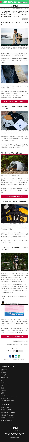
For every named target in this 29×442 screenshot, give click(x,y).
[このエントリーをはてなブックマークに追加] (16, 356)
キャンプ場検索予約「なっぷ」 (6, 419)
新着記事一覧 (3, 370)
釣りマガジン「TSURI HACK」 (6, 409)
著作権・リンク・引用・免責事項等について (9, 397)
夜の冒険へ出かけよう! (5, 384)
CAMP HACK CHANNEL (5, 379)
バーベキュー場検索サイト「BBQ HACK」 (8, 412)
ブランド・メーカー (8, 359)
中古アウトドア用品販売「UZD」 (7, 420)
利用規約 (2, 393)
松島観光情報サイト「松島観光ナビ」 (8, 415)
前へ (9, 350)
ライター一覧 (3, 374)
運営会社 (2, 387)
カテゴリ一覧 (3, 372)
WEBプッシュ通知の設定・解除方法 (7, 400)
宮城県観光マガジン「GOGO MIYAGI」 (8, 417)
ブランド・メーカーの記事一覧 (12, 8)
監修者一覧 (3, 375)
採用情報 (2, 388)
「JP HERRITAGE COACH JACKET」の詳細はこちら (14, 101)
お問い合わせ (3, 390)
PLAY (2, 385)
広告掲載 (2, 392)
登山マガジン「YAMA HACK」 (6, 407)
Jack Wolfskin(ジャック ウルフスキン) (19, 359)
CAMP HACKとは (4, 369)
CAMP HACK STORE (4, 377)
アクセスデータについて (5, 398)
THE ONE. (2, 382)
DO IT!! (2, 380)
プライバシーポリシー (5, 395)
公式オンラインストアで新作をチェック (14, 336)
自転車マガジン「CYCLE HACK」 (7, 410)
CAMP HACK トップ (4, 8)
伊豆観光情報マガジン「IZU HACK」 (7, 414)
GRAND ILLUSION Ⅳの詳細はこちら (15, 196)
